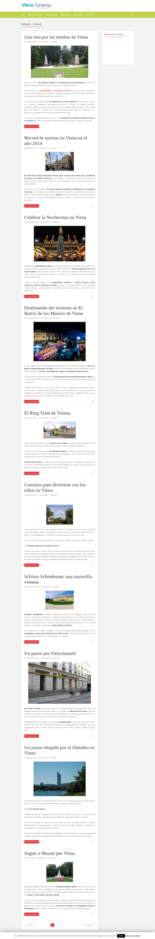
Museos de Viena (51, 15)
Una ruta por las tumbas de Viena (56, 37)
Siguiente (88, 925)
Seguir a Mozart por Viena (49, 853)
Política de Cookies (132, 936)
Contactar (90, 15)
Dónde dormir (78, 15)
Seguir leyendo (33, 126)
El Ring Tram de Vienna (47, 413)
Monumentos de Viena (35, 15)
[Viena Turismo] (36, 5)
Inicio (23, 15)
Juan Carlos (45, 42)
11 (70, 925)
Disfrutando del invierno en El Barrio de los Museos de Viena (53, 310)
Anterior (30, 925)
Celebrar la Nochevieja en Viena (55, 217)
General (54, 42)
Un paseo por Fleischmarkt (50, 653)
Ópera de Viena (66, 15)
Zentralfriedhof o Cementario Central (55, 91)
